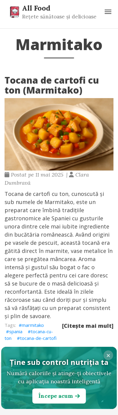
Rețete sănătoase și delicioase (59, 16)
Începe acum (55, 395)
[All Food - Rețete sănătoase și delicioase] (14, 11)
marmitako (33, 325)
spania (15, 331)
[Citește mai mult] (87, 325)
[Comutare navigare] (108, 12)
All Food (36, 7)
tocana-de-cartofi (38, 338)
